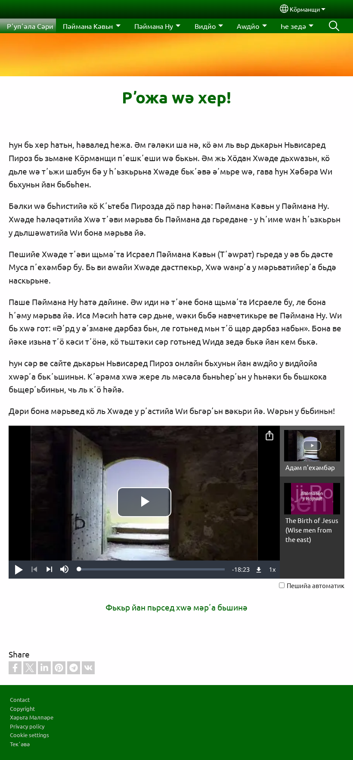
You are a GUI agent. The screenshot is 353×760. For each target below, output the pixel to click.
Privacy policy (27, 726)
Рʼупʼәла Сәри (30, 26)
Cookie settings (29, 734)
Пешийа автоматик (315, 585)
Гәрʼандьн (334, 26)
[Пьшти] (49, 570)
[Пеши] (34, 570)
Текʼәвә (20, 744)
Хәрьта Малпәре (31, 717)
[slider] (152, 569)
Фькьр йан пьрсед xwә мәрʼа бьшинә (176, 607)
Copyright (22, 708)
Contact (20, 699)
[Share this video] (269, 436)
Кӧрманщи (305, 9)
